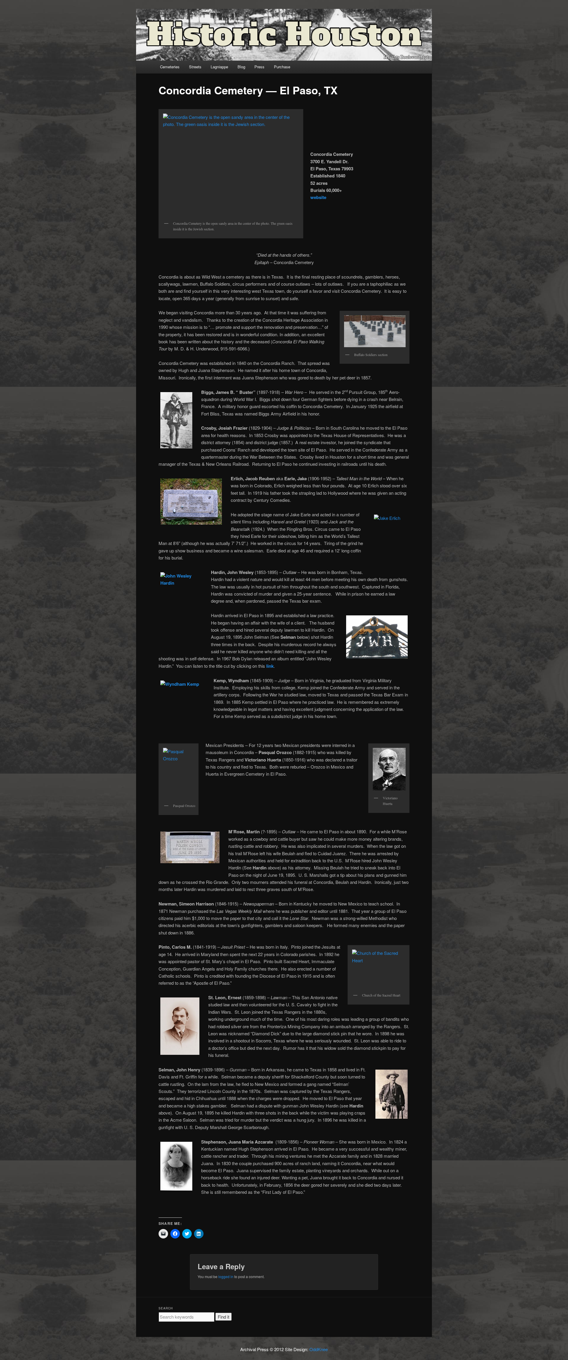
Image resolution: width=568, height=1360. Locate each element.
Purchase (282, 66)
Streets (195, 66)
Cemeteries (170, 66)
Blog (241, 66)
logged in (225, 1276)
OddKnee (318, 1349)
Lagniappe (219, 66)
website (318, 197)
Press (259, 66)
